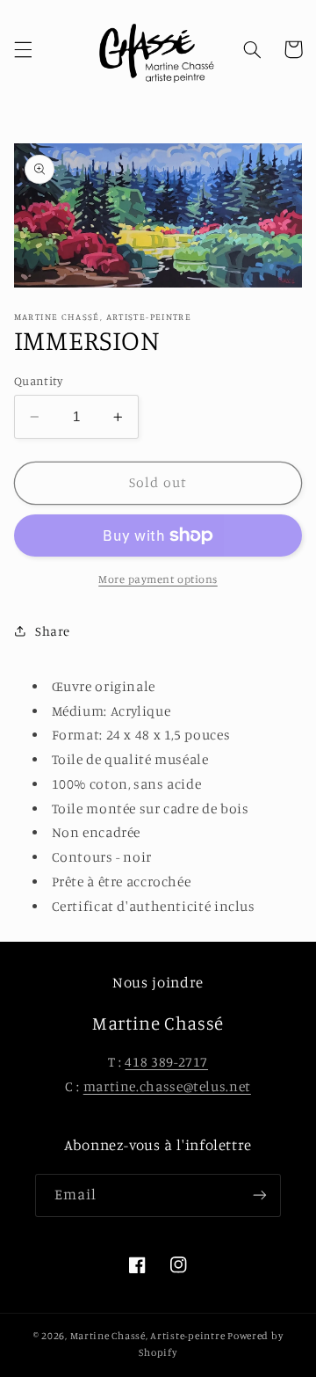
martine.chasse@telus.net (167, 1086)
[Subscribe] (260, 1195)
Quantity (38, 381)
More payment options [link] (158, 579)
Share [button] (52, 630)
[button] (23, 49)
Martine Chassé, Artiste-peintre (149, 1336)
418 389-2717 (166, 1061)
